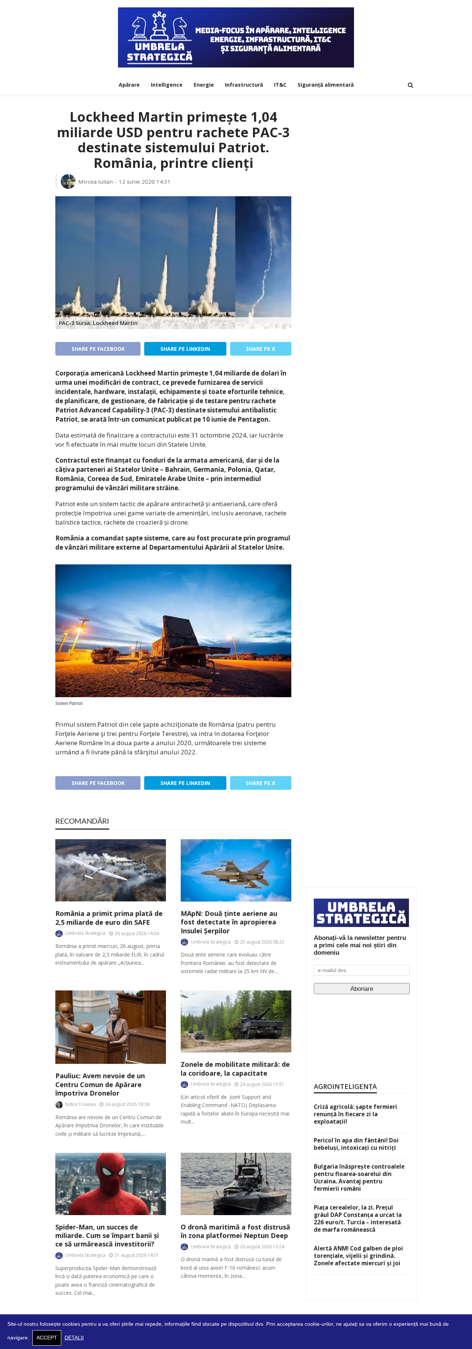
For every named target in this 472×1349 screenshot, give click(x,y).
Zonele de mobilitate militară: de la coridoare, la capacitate (235, 1068)
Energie (204, 84)
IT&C (280, 84)
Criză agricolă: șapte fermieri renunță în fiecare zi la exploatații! (355, 1114)
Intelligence (167, 84)
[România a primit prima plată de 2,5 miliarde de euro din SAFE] (110, 870)
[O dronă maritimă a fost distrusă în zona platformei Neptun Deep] (236, 1184)
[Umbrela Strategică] (236, 37)
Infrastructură (244, 84)
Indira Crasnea (80, 1104)
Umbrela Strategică (85, 933)
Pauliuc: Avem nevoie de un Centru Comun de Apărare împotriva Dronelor (100, 1084)
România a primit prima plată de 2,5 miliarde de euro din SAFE (109, 917)
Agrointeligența (345, 1086)
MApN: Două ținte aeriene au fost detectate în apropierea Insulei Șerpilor (229, 922)
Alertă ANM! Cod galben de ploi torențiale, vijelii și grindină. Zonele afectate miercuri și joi (358, 1256)
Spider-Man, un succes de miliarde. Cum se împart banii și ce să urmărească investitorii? (107, 1236)
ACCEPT (47, 1338)
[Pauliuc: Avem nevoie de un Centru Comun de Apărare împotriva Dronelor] (110, 1027)
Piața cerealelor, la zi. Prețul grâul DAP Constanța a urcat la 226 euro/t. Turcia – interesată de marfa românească (358, 1218)
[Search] (410, 84)
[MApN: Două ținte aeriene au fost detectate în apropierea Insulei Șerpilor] (236, 870)
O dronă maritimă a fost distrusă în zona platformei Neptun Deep (235, 1231)
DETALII (74, 1338)
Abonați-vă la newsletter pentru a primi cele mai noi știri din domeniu (360, 945)
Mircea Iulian (95, 181)
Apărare (129, 84)
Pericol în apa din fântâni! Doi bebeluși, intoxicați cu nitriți (356, 1144)
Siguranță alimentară (326, 84)
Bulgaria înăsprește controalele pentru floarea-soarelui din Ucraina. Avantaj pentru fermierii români (359, 1177)
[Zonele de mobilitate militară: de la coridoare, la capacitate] (236, 1021)
